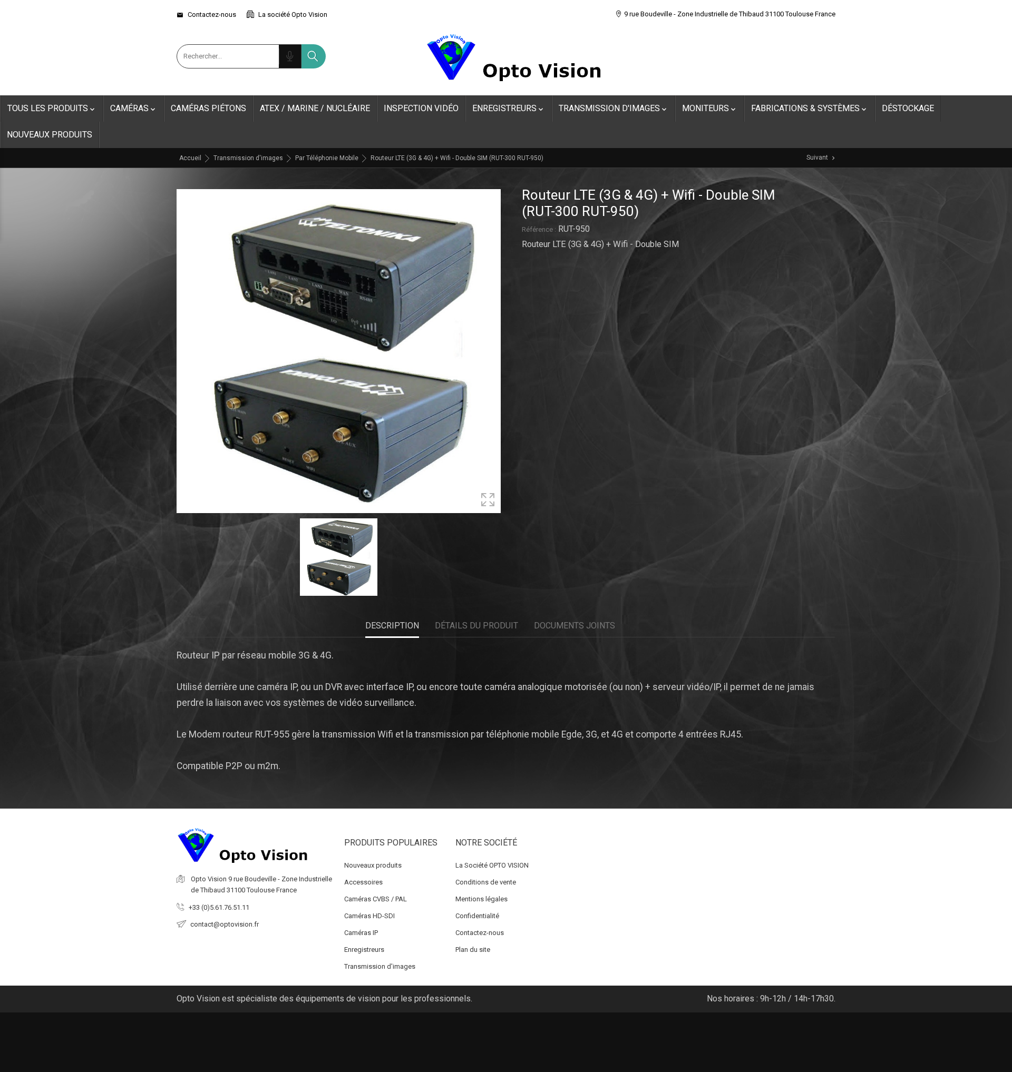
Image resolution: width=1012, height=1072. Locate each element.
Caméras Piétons (208, 108)
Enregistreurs (508, 108)
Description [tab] (392, 626)
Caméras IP (361, 933)
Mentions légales (481, 899)
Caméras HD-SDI (369, 916)
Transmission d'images (613, 108)
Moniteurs (709, 108)
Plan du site (472, 949)
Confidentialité (477, 916)
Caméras (133, 108)
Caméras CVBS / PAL (375, 899)
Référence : (539, 229)
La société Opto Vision (292, 14)
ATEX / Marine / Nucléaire (315, 108)
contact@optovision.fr (224, 924)
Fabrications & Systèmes (809, 108)
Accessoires (363, 882)
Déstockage (908, 108)
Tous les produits (51, 108)
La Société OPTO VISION (492, 865)
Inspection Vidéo (421, 108)
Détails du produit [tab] (476, 626)
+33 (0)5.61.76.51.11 (219, 907)
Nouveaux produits (49, 135)
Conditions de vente (485, 882)
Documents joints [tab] (574, 626)
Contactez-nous (206, 14)
